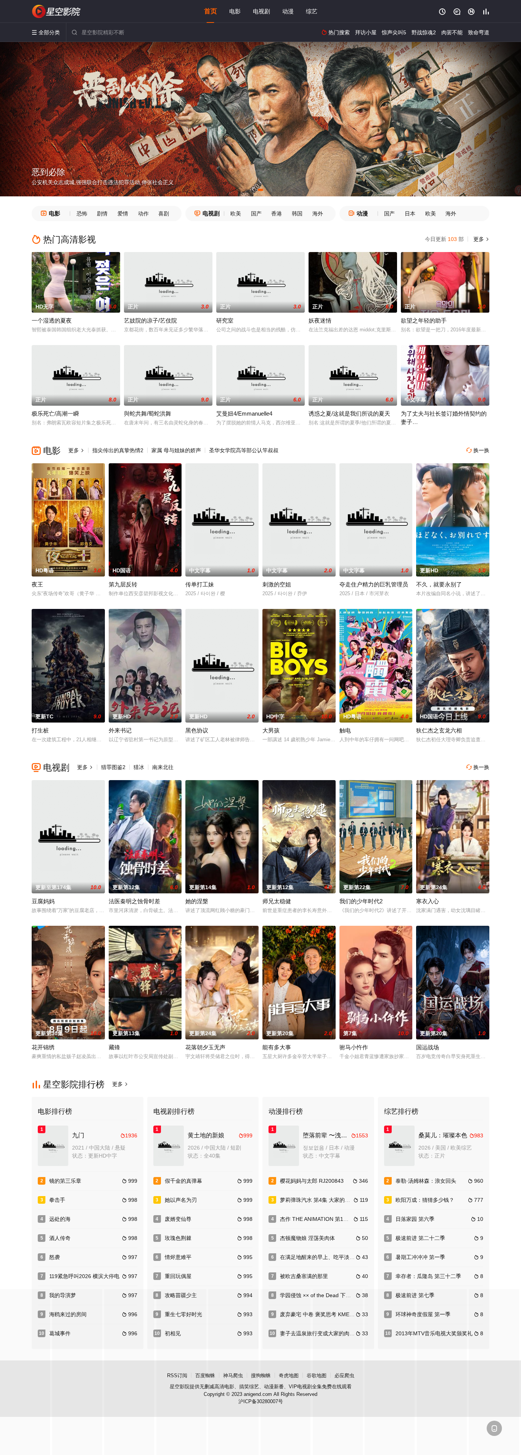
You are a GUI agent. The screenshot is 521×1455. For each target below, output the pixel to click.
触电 (345, 730)
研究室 (224, 320)
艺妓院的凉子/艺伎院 (150, 320)
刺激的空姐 (276, 584)
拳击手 (57, 1200)
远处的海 (60, 1219)
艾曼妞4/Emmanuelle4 (244, 413)
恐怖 (82, 213)
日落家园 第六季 (415, 1219)
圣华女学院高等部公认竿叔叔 (243, 450)
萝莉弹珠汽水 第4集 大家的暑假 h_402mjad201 (336, 1200)
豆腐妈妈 (43, 901)
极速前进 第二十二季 (420, 1238)
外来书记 (120, 730)
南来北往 (163, 767)
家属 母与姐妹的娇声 (176, 450)
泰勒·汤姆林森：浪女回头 (426, 1181)
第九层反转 (123, 584)
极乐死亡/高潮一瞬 (55, 413)
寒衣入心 (427, 901)
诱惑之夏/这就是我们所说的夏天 (349, 413)
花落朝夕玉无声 (205, 1047)
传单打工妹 (199, 584)
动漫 (288, 11)
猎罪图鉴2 (113, 767)
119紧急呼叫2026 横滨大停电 (84, 1276)
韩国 (297, 213)
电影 (235, 11)
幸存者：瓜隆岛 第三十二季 (428, 1276)
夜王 (37, 584)
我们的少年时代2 (361, 901)
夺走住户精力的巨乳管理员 (373, 584)
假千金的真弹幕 (183, 1181)
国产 (256, 213)
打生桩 (40, 730)
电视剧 (261, 11)
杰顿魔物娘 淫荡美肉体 (307, 1238)
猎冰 (138, 767)
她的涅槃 (196, 901)
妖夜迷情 (320, 320)
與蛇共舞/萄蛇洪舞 (147, 413)
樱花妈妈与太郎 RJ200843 (312, 1181)
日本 (410, 213)
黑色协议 (196, 730)
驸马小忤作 (353, 1047)
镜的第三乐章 (65, 1181)
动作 (143, 213)
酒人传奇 (60, 1238)
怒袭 (54, 1257)
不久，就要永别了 (439, 584)
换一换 (477, 450)
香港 (276, 213)
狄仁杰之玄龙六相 (439, 730)
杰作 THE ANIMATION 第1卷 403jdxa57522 (332, 1219)
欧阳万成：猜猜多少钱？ (425, 1200)
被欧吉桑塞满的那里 (304, 1276)
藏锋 (114, 1047)
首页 (210, 11)
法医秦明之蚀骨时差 (134, 901)
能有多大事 (276, 1047)
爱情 (122, 213)
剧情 (102, 213)
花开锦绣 (43, 1047)
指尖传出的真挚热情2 (117, 450)
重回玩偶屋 (178, 1276)
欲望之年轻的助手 (424, 320)
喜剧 (163, 213)
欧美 (235, 213)
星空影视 (56, 11)
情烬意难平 (178, 1257)
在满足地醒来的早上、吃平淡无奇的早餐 (328, 1257)
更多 (480, 239)
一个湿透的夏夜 (52, 320)
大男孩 (271, 730)
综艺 (311, 11)
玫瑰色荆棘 (178, 1238)
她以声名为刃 (181, 1200)
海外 (317, 213)
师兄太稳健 (276, 901)
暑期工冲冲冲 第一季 (420, 1257)
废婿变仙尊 (178, 1219)
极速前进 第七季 (415, 1295)
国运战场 (427, 1047)
